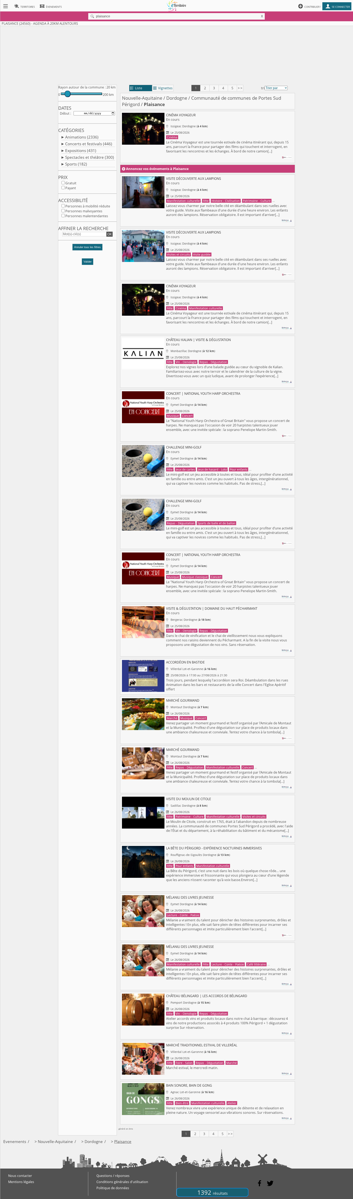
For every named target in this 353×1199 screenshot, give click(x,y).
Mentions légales (21, 1182)
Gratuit (70, 183)
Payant (70, 188)
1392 (212, 1192)
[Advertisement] (176, 54)
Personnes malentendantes (86, 216)
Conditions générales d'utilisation (122, 1182)
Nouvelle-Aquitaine (142, 98)
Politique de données (112, 1188)
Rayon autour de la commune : (82, 87)
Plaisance (122, 1141)
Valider (88, 261)
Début (64, 113)
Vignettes (163, 88)
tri (263, 88)
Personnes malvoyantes (83, 211)
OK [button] (109, 234)
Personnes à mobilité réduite (87, 206)
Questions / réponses (113, 1175)
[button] (87, 249)
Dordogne (176, 98)
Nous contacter (20, 1175)
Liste (136, 88)
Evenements (14, 1141)
